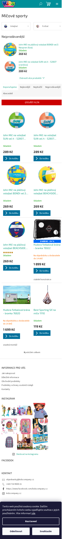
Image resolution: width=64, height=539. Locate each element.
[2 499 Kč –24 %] (47, 229)
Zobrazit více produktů (30, 78)
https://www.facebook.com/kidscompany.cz (27, 488)
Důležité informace (10, 377)
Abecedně (8, 93)
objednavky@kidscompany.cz (20, 479)
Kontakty (6, 389)
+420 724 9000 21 (14, 484)
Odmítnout (16, 531)
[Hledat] (41, 4)
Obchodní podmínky (11, 381)
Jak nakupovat (8, 373)
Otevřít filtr (32, 102)
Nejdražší (37, 87)
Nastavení (31, 521)
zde (33, 513)
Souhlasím (46, 531)
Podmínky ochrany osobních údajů (17, 385)
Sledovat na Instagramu (27, 454)
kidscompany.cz (13, 493)
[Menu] (57, 4)
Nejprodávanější (52, 87)
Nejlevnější (25, 87)
